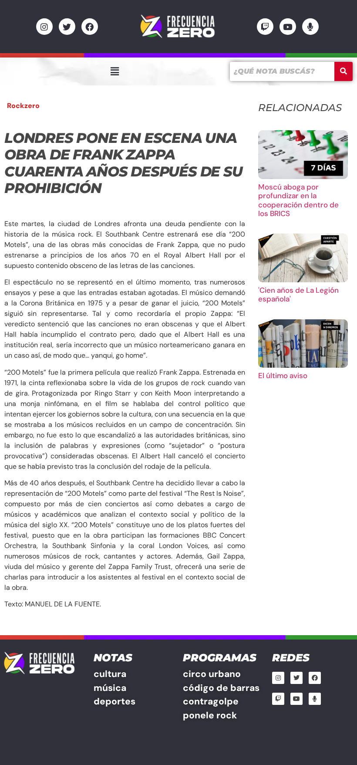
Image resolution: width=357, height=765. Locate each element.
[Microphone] (310, 26)
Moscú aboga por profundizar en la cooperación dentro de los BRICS (298, 200)
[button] (114, 71)
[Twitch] (265, 26)
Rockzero (23, 105)
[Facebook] (89, 26)
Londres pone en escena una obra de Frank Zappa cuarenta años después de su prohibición (123, 162)
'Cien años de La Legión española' (298, 294)
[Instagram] (44, 26)
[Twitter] (67, 26)
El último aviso (282, 375)
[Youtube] (288, 26)
